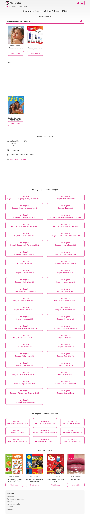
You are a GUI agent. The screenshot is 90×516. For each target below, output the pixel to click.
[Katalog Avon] (76, 464)
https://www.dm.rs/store (18, 159)
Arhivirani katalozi (14, 504)
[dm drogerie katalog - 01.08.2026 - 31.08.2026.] (16, 35)
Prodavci (10, 496)
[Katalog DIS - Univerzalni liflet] (55, 464)
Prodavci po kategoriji (15, 499)
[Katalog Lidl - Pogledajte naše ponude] (34, 464)
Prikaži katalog (15, 53)
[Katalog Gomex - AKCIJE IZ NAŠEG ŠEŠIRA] (14, 464)
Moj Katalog (15, 2)
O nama (10, 506)
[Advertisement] (45, 78)
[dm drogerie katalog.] (35, 35)
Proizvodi (10, 501)
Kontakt (10, 509)
